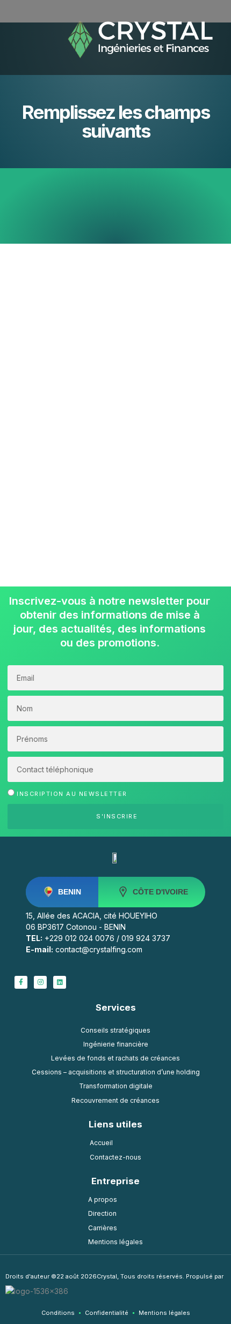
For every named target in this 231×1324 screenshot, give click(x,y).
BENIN (69, 891)
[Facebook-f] (21, 982)
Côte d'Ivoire (160, 891)
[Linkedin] (59, 982)
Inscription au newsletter (72, 793)
